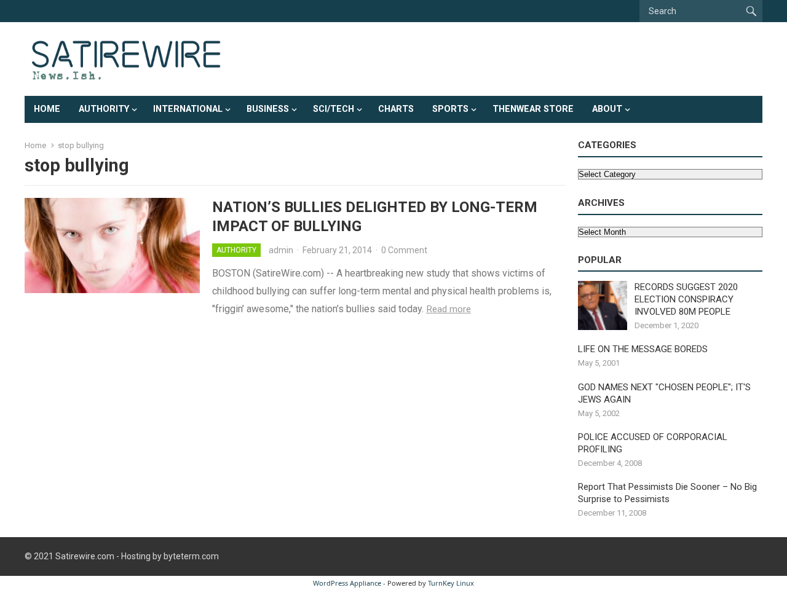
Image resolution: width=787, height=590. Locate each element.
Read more (448, 309)
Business (268, 109)
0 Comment (404, 250)
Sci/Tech (333, 109)
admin (281, 250)
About (607, 109)
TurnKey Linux (451, 583)
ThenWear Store (533, 109)
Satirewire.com (84, 556)
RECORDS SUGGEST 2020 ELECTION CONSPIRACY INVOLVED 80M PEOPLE (686, 299)
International (188, 109)
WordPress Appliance (347, 583)
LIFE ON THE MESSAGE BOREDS (643, 349)
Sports (450, 109)
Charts (396, 109)
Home (47, 109)
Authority (104, 109)
